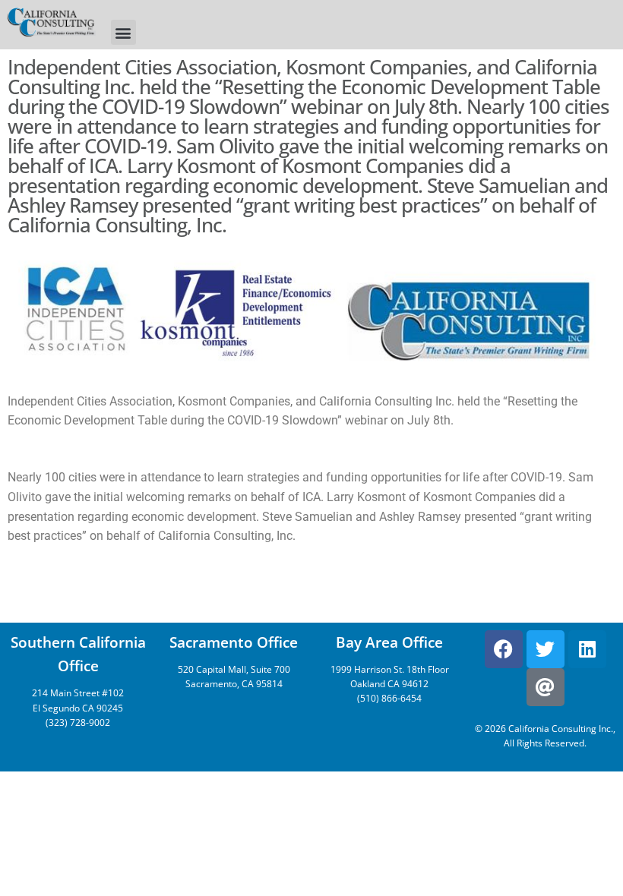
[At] (545, 687)
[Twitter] (545, 649)
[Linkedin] (587, 649)
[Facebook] (504, 649)
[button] (123, 32)
